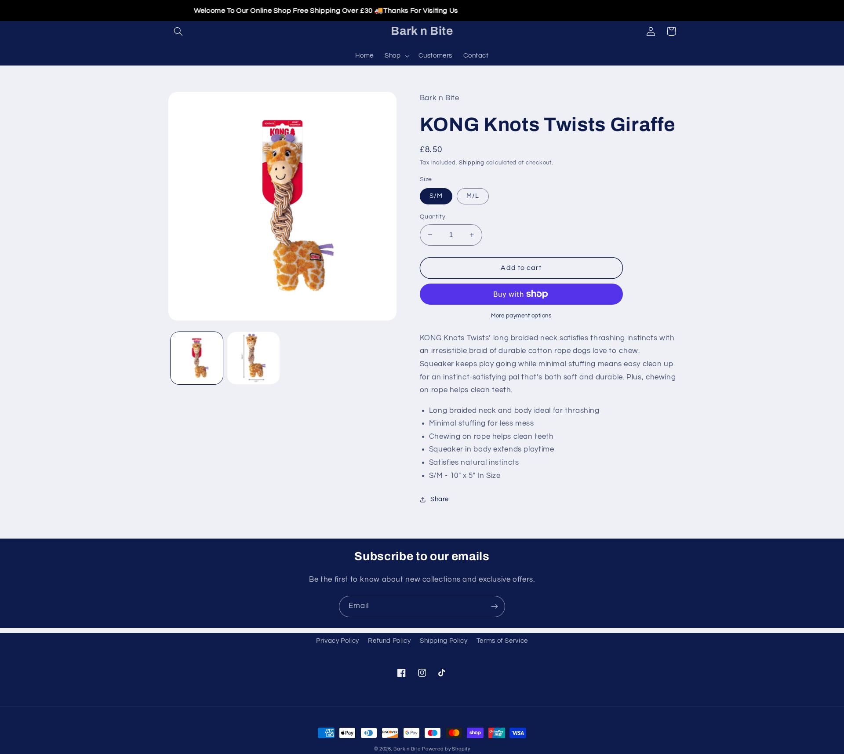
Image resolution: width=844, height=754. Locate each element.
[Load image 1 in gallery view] (197, 358)
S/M (436, 196)
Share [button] (439, 499)
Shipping (471, 163)
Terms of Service (502, 640)
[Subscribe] (494, 606)
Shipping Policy (443, 640)
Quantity (432, 217)
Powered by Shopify (446, 749)
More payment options (521, 316)
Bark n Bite (406, 749)
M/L (472, 196)
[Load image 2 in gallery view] (253, 358)
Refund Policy (389, 640)
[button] (178, 31)
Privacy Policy (337, 640)
